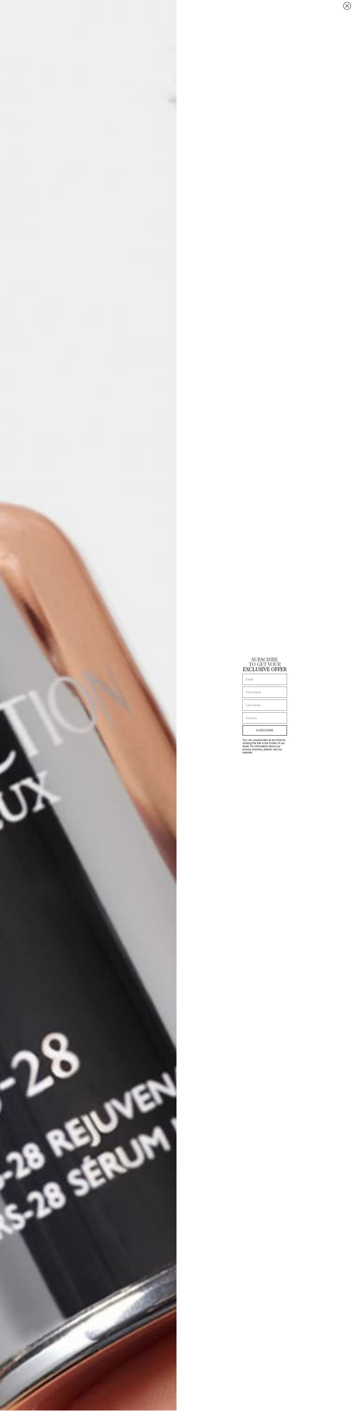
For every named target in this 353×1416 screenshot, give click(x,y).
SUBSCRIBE (265, 730)
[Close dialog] (347, 6)
